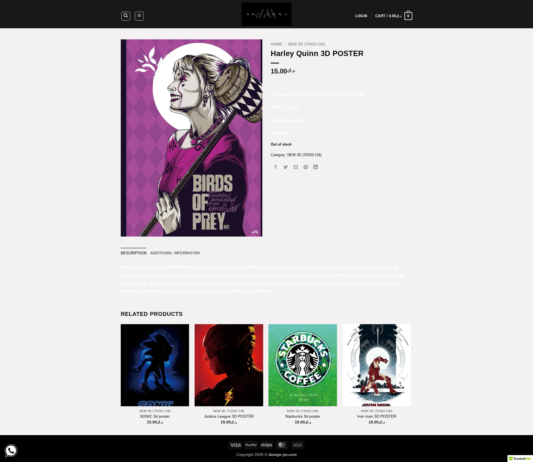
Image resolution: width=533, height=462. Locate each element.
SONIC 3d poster (155, 416)
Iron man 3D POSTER (376, 416)
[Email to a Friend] (295, 167)
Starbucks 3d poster (302, 416)
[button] (139, 16)
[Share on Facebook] (275, 167)
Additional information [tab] (175, 253)
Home (276, 44)
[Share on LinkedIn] (315, 167)
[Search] (125, 16)
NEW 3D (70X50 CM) (306, 44)
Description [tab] (133, 253)
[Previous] (121, 379)
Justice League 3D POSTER (229, 416)
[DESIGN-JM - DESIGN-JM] (266, 14)
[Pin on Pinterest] (305, 167)
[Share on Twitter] (285, 167)
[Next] (410, 379)
